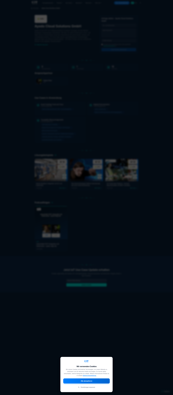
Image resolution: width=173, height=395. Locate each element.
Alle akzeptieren (86, 381)
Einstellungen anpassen (88, 387)
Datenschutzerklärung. (89, 375)
